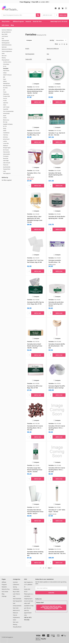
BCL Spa (5, 122)
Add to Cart (63, 15)
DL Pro (5, 126)
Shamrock (5, 165)
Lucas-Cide (6, 143)
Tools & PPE (28, 59)
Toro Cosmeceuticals (8, 111)
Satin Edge (5, 160)
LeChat (5, 141)
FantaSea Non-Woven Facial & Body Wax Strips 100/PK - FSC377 (35, 511)
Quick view (36, 73)
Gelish (4, 130)
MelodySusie (6, 83)
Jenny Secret (6, 139)
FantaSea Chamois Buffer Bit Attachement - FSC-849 (57, 346)
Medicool (5, 145)
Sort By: (52, 40)
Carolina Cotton (7, 62)
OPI (4, 90)
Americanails (6, 113)
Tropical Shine (6, 169)
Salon (3, 53)
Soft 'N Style (6, 107)
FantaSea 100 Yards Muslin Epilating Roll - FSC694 (56, 175)
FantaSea (5, 68)
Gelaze (4, 72)
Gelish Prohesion (7, 75)
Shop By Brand (5, 60)
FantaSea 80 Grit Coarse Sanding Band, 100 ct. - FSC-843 (35, 427)
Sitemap (4, 596)
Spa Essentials (6, 167)
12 (59, 44)
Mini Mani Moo (7, 85)
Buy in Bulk (4, 34)
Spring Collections (6, 32)
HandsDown (6, 132)
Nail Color (4, 47)
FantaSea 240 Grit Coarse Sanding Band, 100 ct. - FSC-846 (57, 469)
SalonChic (5, 102)
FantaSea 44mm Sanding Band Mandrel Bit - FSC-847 (35, 553)
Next (49, 568)
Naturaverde (6, 152)
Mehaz (5, 81)
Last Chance (5, 36)
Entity (4, 128)
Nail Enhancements (6, 45)
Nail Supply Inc (7, 173)
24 (62, 44)
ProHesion (5, 156)
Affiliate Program (18, 21)
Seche (4, 105)
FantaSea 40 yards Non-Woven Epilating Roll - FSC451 (56, 304)
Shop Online (6, 21)
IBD (4, 77)
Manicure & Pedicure (7, 49)
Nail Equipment (6, 43)
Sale (3, 38)
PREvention (6, 94)
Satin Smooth (6, 162)
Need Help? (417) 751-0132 (58, 21)
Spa (48, 54)
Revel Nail (5, 158)
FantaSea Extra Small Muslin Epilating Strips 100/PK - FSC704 (34, 346)
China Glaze (6, 64)
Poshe (4, 92)
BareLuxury (6, 120)
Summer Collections (7, 30)
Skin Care (4, 55)
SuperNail (5, 109)
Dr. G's (4, 66)
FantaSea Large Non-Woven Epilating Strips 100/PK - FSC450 (34, 469)
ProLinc (5, 98)
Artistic (5, 117)
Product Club (6, 96)
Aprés (4, 115)
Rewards (28, 21)
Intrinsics (5, 137)
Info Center (5, 25)
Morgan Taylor (7, 147)
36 (64, 44)
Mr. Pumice (6, 150)
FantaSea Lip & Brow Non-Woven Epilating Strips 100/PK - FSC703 (35, 91)
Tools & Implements (7, 51)
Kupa (4, 79)
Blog (12, 25)
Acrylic (27, 48)
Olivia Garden (6, 154)
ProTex (5, 100)
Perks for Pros (37, 21)
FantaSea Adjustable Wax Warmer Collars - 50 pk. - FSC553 (57, 91)
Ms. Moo (5, 87)
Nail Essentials (5, 40)
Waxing (4, 57)
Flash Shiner (6, 70)
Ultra (4, 171)
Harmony (5, 135)
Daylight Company (8, 124)
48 (66, 44)
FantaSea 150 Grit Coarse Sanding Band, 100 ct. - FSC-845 (57, 427)
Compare (29, 40)
